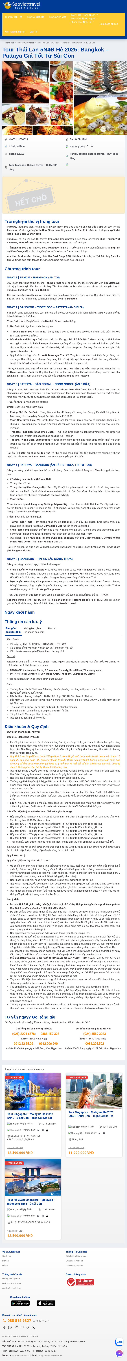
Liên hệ (33, 31)
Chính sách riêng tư (74, 1261)
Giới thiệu (6, 1256)
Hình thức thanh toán (11, 1283)
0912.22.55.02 (23, 1043)
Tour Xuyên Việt (57, 16)
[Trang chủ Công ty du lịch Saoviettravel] (22, 5)
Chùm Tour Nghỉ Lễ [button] (81, 22)
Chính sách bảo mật (74, 1265)
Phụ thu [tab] (52, 628)
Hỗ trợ (5, 1265)
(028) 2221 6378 (23, 1034)
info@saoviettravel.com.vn (50, 1355)
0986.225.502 (94, 1043)
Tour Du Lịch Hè (35, 16)
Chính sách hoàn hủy (11, 1288)
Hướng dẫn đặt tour (11, 1278)
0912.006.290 (48, 1043)
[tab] (13, 630)
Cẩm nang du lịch (109, 23)
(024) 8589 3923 (94, 1034)
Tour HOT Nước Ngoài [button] (83, 18)
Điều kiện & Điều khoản (76, 1256)
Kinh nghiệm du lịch (15, 31)
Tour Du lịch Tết (13, 16)
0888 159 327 (49, 1034)
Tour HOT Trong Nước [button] (83, 15)
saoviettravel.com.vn (21, 1355)
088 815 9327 (19, 1320)
